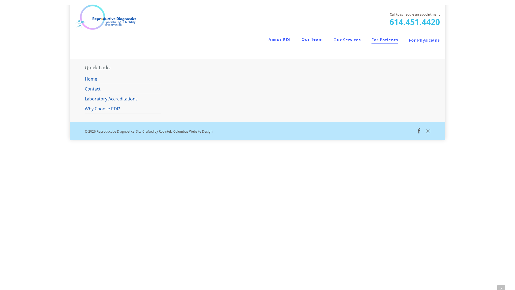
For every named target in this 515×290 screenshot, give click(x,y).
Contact (93, 89)
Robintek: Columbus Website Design (185, 131)
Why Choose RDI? (102, 109)
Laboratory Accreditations (111, 99)
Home (91, 79)
